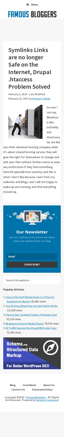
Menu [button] (34, 4)
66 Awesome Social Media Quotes (25, 323)
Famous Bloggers (32, 14)
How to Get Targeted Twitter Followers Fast (31, 314)
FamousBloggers (36, 397)
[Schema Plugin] (32, 368)
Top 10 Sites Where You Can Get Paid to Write (32, 306)
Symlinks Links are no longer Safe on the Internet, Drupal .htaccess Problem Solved (29, 68)
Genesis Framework (47, 400)
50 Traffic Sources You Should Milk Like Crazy (31, 328)
